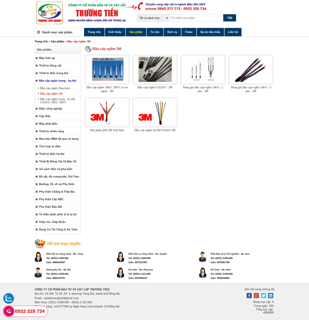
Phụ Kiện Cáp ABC (51, 199)
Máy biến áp (47, 58)
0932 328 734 (30, 311)
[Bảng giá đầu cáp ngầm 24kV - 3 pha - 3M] (251, 80)
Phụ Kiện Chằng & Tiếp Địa (57, 191)
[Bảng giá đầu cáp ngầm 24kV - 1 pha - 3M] (203, 80)
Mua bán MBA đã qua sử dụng (59, 138)
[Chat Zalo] (8, 302)
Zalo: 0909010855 (220, 278)
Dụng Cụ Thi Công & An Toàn (58, 229)
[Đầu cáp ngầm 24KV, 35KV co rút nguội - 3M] (107, 80)
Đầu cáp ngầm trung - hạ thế (57, 80)
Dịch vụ (172, 32)
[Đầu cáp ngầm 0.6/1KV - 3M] (155, 80)
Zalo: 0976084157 (137, 278)
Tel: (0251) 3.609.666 (57, 258)
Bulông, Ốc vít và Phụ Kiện (56, 184)
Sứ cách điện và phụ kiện (55, 169)
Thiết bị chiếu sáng (51, 131)
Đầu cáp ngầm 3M (51, 93)
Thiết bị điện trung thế (53, 73)
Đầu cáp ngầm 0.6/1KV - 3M (155, 87)
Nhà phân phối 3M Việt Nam (107, 130)
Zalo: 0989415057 (55, 262)
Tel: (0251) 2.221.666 (139, 274)
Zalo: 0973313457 (137, 262)
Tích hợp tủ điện (50, 146)
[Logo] (154, 14)
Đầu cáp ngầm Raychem (55, 88)
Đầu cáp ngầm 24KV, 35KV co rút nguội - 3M (107, 89)
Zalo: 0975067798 (220, 262)
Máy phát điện (48, 123)
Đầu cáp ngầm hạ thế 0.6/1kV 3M (155, 130)
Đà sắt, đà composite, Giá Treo (59, 176)
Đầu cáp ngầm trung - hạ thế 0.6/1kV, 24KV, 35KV (57, 101)
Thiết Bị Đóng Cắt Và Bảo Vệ (57, 161)
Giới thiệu (114, 32)
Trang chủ (94, 32)
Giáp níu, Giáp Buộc (52, 221)
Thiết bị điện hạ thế (51, 153)
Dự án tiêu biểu (210, 32)
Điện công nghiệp (50, 108)
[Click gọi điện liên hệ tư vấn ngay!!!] (9, 311)
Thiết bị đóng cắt (50, 65)
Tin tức (155, 32)
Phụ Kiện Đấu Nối (50, 206)
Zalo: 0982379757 (55, 278)
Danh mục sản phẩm (57, 32)
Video (189, 32)
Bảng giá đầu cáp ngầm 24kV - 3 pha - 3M (251, 89)
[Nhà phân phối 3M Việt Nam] (107, 123)
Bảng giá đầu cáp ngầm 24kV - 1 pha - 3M (203, 89)
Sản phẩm (136, 32)
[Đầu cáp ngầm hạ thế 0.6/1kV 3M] (155, 123)
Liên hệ (233, 32)
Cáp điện (45, 116)
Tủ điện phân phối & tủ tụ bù (58, 214)
